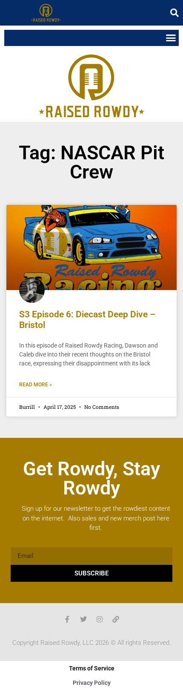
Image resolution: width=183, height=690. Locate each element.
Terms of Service (91, 668)
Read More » (35, 385)
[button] (174, 12)
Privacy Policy (92, 682)
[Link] (115, 619)
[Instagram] (99, 619)
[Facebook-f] (67, 619)
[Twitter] (83, 619)
